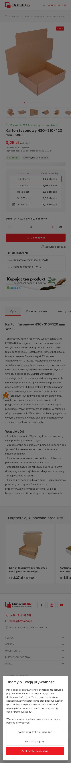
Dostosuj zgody (34, 741)
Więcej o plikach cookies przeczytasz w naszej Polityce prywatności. (33, 720)
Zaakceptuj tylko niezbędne (34, 731)
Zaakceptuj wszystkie (34, 750)
